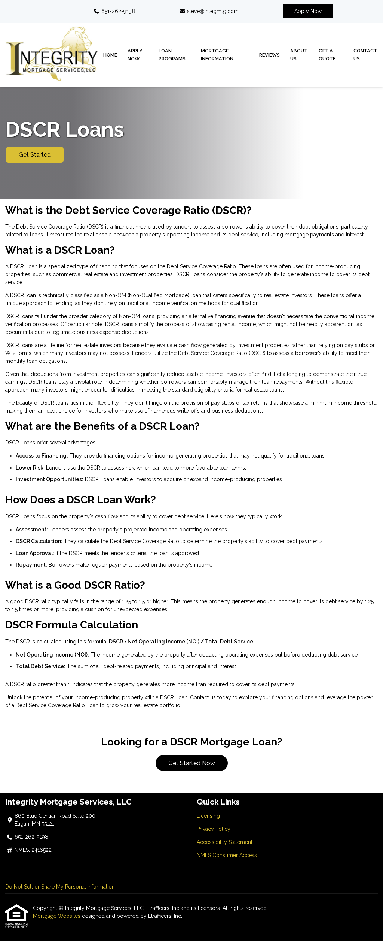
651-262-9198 (117, 11)
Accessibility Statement (224, 842)
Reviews (269, 55)
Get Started (35, 154)
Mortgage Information (217, 54)
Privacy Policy (213, 829)
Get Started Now (191, 763)
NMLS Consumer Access (227, 855)
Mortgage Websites (57, 916)
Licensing (208, 816)
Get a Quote (327, 54)
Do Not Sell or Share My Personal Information (60, 887)
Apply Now (308, 11)
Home (110, 55)
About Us (298, 54)
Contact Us (365, 54)
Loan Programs (172, 54)
